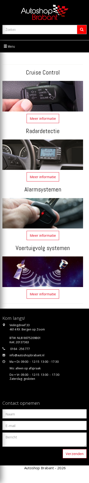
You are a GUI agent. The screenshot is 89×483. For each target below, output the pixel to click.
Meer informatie (43, 118)
